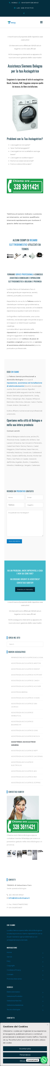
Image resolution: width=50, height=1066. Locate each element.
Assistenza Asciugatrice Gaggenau (27, 756)
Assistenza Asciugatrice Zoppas (25, 783)
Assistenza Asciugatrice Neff (24, 751)
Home (9, 952)
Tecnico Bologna (13, 1009)
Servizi (9, 957)
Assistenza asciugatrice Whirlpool (22, 714)
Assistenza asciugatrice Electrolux (22, 763)
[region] (25, 1044)
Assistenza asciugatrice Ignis (24, 730)
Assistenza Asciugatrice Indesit (25, 669)
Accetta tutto (25, 1049)
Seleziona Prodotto (14, 996)
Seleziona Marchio (14, 1001)
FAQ (8, 961)
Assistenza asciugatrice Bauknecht (22, 723)
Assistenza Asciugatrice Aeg (24, 771)
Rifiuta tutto (25, 1061)
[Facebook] (24, 13)
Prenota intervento (14, 979)
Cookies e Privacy (14, 970)
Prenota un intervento (25, 589)
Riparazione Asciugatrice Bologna (27, 657)
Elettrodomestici (13, 992)
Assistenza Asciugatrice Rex (24, 777)
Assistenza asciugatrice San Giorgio (24, 705)
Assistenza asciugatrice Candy (25, 680)
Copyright (11, 966)
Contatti (10, 974)
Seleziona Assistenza (15, 1005)
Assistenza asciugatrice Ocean (25, 698)
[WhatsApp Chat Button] (44, 1060)
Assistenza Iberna (19, 692)
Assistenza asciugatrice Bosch (25, 736)
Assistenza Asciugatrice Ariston (26, 663)
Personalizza (25, 1055)
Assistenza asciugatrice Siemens (23, 743)
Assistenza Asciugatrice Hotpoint (26, 675)
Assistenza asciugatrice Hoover (26, 686)
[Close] (47, 1024)
